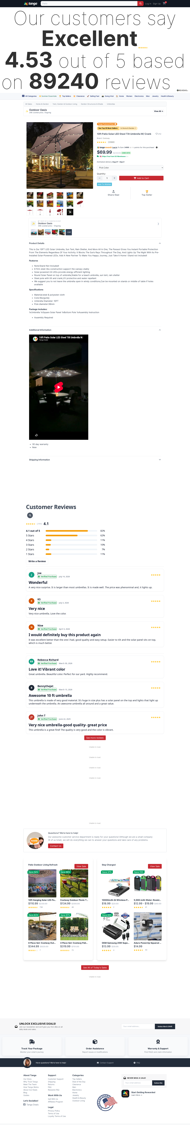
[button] (157, 147)
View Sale (81, 866)
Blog (25, 1092)
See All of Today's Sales (95, 967)
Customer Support (55, 1079)
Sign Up (157, 3)
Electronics (139, 96)
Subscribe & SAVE (165, 1026)
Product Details (36, 243)
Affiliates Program (55, 1102)
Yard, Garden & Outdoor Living (65, 104)
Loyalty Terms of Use (57, 1116)
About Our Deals (30, 1090)
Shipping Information (39, 459)
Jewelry (155, 96)
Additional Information (40, 330)
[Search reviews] (30, 515)
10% (102, 544)
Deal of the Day (78, 1082)
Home (120, 96)
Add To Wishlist (104, 184)
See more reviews (95, 737)
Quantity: (101, 173)
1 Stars (30, 554)
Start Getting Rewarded (143, 1092)
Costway (106, 138)
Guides (26, 1095)
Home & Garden (42, 104)
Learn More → (136, 1095)
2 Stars (30, 549)
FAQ (138, 1063)
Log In (148, 3)
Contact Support (107, 1063)
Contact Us (55, 846)
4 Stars (30, 540)
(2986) (111, 142)
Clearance (79, 96)
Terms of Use (53, 1113)
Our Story (27, 1079)
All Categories (31, 96)
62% (102, 535)
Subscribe (158, 1083)
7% (103, 549)
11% (102, 540)
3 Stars (30, 544)
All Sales (28, 104)
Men (148, 96)
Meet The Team (30, 1084)
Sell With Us (53, 1099)
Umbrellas (111, 104)
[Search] (140, 3)
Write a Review (37, 561)
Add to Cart (143, 178)
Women (129, 96)
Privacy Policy (54, 1111)
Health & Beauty (167, 96)
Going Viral (107, 96)
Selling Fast (93, 96)
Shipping (51, 1082)
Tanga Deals (32, 1104)
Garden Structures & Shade (92, 104)
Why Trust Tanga (30, 1082)
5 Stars (30, 535)
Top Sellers (65, 96)
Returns (51, 1084)
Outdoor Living (78, 1101)
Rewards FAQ (53, 1090)
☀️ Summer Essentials (48, 96)
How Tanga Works (31, 1087)
